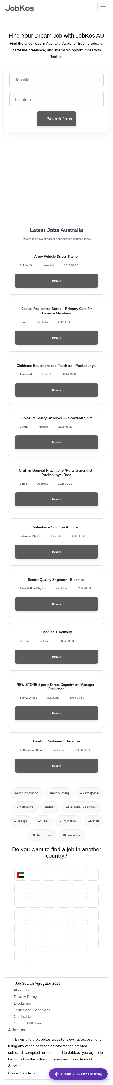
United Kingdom (21, 955)
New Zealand (64, 929)
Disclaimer (22, 1003)
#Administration (26, 793)
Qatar (35, 942)
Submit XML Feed (29, 1023)
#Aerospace (89, 793)
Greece (64, 902)
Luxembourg (92, 915)
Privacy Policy (25, 997)
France (49, 902)
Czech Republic (64, 888)
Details (56, 280)
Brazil (92, 875)
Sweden (64, 942)
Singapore (78, 942)
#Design (20, 821)
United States (35, 955)
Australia (49, 875)
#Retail (93, 821)
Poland (92, 929)
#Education (68, 821)
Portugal (21, 942)
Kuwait (78, 915)
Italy (35, 915)
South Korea (64, 915)
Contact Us (23, 1016)
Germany (78, 888)
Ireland (92, 902)
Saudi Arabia (49, 942)
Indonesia (21, 915)
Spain (21, 902)
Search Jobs (59, 119)
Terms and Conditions (32, 1010)
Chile (49, 888)
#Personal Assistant (81, 807)
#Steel (43, 821)
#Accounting (59, 793)
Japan (49, 915)
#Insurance (25, 807)
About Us (21, 990)
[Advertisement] (56, 180)
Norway (49, 929)
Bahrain (78, 875)
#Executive (71, 835)
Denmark (92, 888)
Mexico (21, 929)
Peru (78, 929)
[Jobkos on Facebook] (41, 1072)
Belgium (64, 875)
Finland (35, 902)
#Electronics (42, 835)
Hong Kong (78, 902)
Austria (35, 875)
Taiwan (92, 942)
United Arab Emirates (21, 875)
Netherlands (35, 929)
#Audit (50, 807)
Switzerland (35, 888)
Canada (21, 888)
